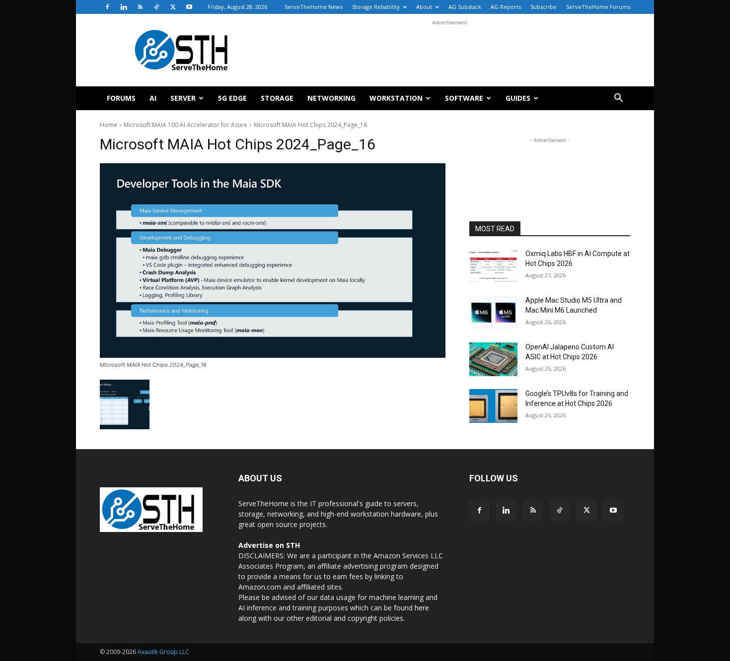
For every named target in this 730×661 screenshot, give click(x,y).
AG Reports (506, 6)
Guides (518, 98)
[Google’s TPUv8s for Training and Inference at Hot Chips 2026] (493, 406)
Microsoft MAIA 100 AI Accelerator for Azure (185, 125)
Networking (331, 98)
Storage (277, 98)
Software (464, 98)
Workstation (396, 98)
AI (152, 98)
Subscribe (543, 6)
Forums (121, 98)
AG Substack (464, 6)
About (424, 6)
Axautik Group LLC (163, 652)
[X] (172, 7)
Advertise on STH (269, 545)
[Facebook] (107, 7)
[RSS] (140, 7)
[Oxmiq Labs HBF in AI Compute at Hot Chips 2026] (493, 266)
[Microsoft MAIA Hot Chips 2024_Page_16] (272, 260)
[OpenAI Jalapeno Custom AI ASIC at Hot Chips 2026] (493, 359)
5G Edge (232, 98)
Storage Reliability (376, 6)
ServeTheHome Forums (598, 6)
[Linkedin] (123, 7)
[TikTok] (156, 7)
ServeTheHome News (314, 6)
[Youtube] (189, 7)
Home (108, 125)
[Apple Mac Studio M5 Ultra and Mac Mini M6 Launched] (493, 313)
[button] (618, 99)
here (422, 607)
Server (183, 98)
